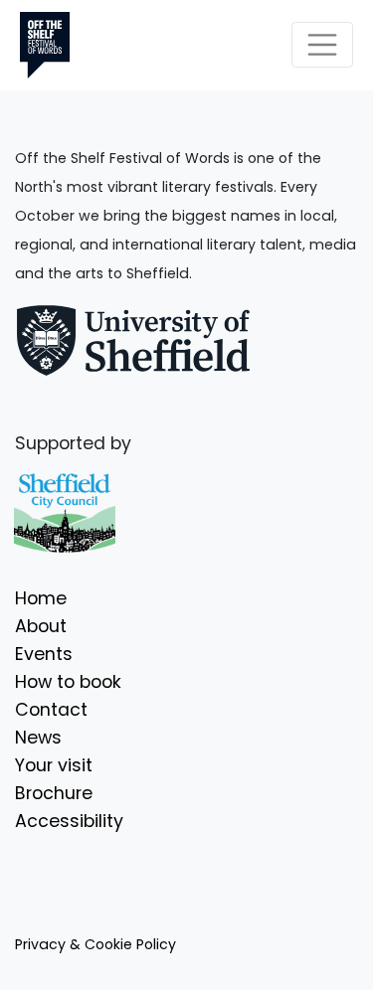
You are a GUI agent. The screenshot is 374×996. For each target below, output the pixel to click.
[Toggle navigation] (322, 45)
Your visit (54, 765)
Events (44, 654)
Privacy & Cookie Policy (95, 944)
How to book (68, 682)
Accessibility (69, 821)
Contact (51, 710)
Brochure (54, 793)
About (41, 626)
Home (41, 598)
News (38, 737)
